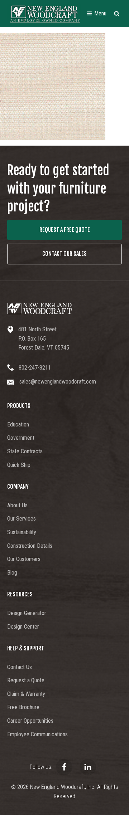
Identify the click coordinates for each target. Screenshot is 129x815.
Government (20, 437)
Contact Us (19, 667)
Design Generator (26, 613)
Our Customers (23, 559)
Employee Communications (37, 734)
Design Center (23, 626)
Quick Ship (18, 465)
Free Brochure (23, 707)
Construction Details (29, 545)
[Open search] (117, 13)
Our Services (21, 518)
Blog (12, 572)
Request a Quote (25, 680)
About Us (17, 505)
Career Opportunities (30, 720)
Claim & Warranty (26, 693)
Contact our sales (64, 253)
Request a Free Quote (64, 229)
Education (18, 424)
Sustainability (21, 532)
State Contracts (25, 451)
